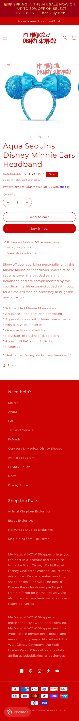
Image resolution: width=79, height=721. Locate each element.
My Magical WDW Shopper (33, 710)
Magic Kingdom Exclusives (28, 539)
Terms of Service (21, 430)
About (12, 412)
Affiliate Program (21, 458)
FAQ (11, 421)
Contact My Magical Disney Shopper (36, 448)
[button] (5, 37)
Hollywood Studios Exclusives (30, 530)
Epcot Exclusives (21, 520)
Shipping (8, 180)
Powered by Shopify (57, 710)
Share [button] (12, 365)
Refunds (14, 439)
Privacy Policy (19, 467)
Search (13, 403)
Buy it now (40, 228)
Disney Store (18, 485)
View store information (25, 253)
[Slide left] (30, 136)
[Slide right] (48, 136)
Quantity (9, 194)
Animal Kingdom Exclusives (29, 511)
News (12, 476)
